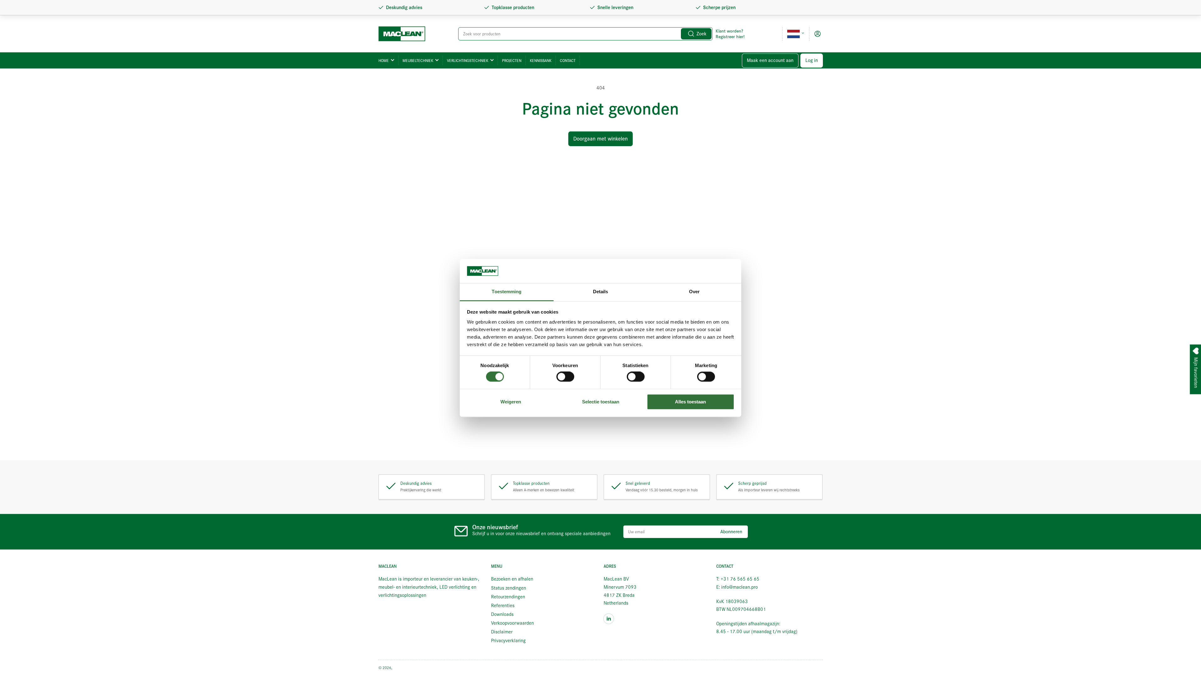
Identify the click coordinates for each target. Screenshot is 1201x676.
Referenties (502, 605)
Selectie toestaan (600, 401)
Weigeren (510, 401)
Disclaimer (502, 632)
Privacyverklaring (508, 640)
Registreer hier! (730, 36)
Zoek (702, 34)
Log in (811, 60)
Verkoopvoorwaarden (512, 623)
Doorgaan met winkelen (600, 139)
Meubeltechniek (418, 60)
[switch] (565, 377)
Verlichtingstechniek (467, 60)
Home (383, 60)
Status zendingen (508, 588)
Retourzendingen (508, 597)
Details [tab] (600, 291)
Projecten (511, 60)
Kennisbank (540, 60)
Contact (567, 60)
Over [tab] (694, 291)
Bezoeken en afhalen (512, 579)
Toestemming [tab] (506, 291)
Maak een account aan (770, 60)
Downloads (502, 614)
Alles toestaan (690, 401)
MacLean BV (403, 667)
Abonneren (731, 532)
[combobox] (585, 33)
